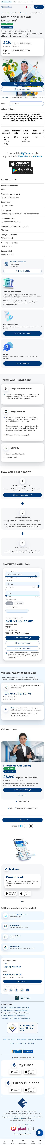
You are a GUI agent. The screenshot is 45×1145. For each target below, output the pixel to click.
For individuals (12, 13)
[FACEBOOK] (16, 990)
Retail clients (6, 2)
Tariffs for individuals (18, 262)
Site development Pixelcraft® (22, 1134)
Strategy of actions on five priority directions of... (15, 1013)
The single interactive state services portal (13, 1015)
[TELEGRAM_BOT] (11, 990)
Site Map (31, 1043)
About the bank (8, 1040)
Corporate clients (36, 2)
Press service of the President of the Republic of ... (15, 1018)
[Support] (39, 1132)
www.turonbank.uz (19, 1118)
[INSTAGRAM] (22, 990)
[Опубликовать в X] (31, 826)
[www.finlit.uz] (22, 998)
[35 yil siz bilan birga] (10, 7)
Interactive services (35, 1040)
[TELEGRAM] (5, 990)
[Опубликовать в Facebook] (26, 826)
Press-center (21, 1040)
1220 (6, 693)
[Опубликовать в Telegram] (20, 826)
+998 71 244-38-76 (12, 974)
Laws (12, 1043)
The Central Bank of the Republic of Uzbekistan (14, 1010)
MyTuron (14, 708)
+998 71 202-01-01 (20, 693)
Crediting (22, 13)
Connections (21, 1043)
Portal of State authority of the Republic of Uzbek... (15, 1007)
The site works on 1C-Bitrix (22, 1125)
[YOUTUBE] (27, 990)
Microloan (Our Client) (17, 765)
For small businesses (20, 2)
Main (2, 13)
